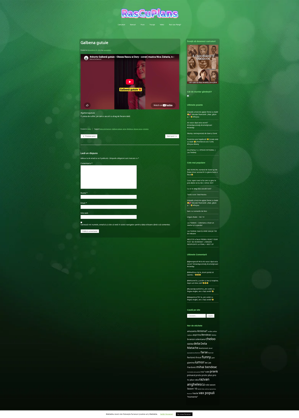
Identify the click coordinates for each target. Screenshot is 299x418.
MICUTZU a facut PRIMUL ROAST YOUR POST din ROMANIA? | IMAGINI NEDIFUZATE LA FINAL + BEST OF (202, 241)
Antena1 (202, 331)
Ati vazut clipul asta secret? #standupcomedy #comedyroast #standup (199, 125)
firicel (198, 357)
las (206, 362)
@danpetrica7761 (193, 297)
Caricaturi (121, 24)
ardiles (210, 331)
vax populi (207, 393)
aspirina (197, 334)
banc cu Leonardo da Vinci (197, 211)
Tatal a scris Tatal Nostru (196, 194)
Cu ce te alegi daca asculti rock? (199, 189)
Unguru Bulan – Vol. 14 (195, 217)
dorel (210, 348)
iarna (124, 129)
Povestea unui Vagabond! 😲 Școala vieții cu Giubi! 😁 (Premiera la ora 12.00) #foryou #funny (202, 141)
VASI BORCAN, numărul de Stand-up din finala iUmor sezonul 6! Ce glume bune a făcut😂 (202, 172)
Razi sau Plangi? (175, 24)
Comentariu (87, 163)
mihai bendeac (206, 367)
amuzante (192, 331)
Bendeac (206, 334)
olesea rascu (137, 129)
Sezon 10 (192, 388)
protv (198, 375)
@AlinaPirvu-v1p (193, 272)
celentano (200, 339)
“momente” (192, 396)
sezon (212, 384)
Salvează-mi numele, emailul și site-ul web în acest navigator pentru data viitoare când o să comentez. (125, 224)
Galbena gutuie (117, 129)
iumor (199, 362)
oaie (207, 371)
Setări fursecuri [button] (166, 414)
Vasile (195, 393)
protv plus (207, 375)
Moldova (130, 129)
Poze (142, 24)
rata (196, 379)
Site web (84, 213)
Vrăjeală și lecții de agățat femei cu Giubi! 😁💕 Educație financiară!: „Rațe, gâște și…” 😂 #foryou (202, 114)
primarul (191, 375)
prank (214, 371)
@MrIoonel (191, 280)
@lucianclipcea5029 (194, 289)
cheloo (210, 339)
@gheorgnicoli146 (194, 261)
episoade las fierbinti (193, 353)
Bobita (214, 335)
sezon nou (201, 389)
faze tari (211, 353)
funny (206, 357)
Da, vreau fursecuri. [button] (184, 414)
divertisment (203, 348)
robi (207, 384)
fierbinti (191, 357)
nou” (203, 371)
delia (197, 343)
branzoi (191, 339)
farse (204, 352)
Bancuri (133, 24)
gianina (190, 362)
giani (213, 358)
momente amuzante (193, 372)
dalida (190, 343)
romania (145, 129)
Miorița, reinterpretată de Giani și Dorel (202, 133)
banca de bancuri (105, 129)
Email (84, 203)
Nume (84, 193)
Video (162, 24)
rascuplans (107, 50)
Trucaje (152, 24)
